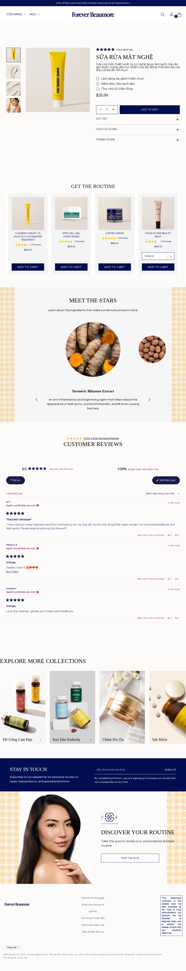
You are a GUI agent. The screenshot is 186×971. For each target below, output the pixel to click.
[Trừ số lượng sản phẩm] (113, 109)
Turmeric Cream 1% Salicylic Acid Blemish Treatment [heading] (28, 236)
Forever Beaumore (37, 954)
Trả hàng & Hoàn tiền (93, 918)
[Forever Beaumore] (93, 14)
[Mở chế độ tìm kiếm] (162, 14)
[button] (114, 50)
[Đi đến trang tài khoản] (170, 14)
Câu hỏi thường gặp (92, 898)
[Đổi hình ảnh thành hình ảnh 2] (13, 71)
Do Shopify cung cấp (16, 957)
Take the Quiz (130, 858)
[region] (93, 234)
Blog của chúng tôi (93, 904)
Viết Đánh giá (169, 481)
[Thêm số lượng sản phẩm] (100, 109)
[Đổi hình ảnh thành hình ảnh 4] (13, 105)
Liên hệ (93, 911)
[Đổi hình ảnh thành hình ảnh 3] (13, 88)
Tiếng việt (12, 947)
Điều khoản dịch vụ (93, 932)
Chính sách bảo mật (92, 925)
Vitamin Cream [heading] (115, 233)
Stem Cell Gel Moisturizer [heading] (71, 235)
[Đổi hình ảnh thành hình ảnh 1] (13, 55)
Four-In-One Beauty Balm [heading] (158, 235)
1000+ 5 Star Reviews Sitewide (101, 438)
